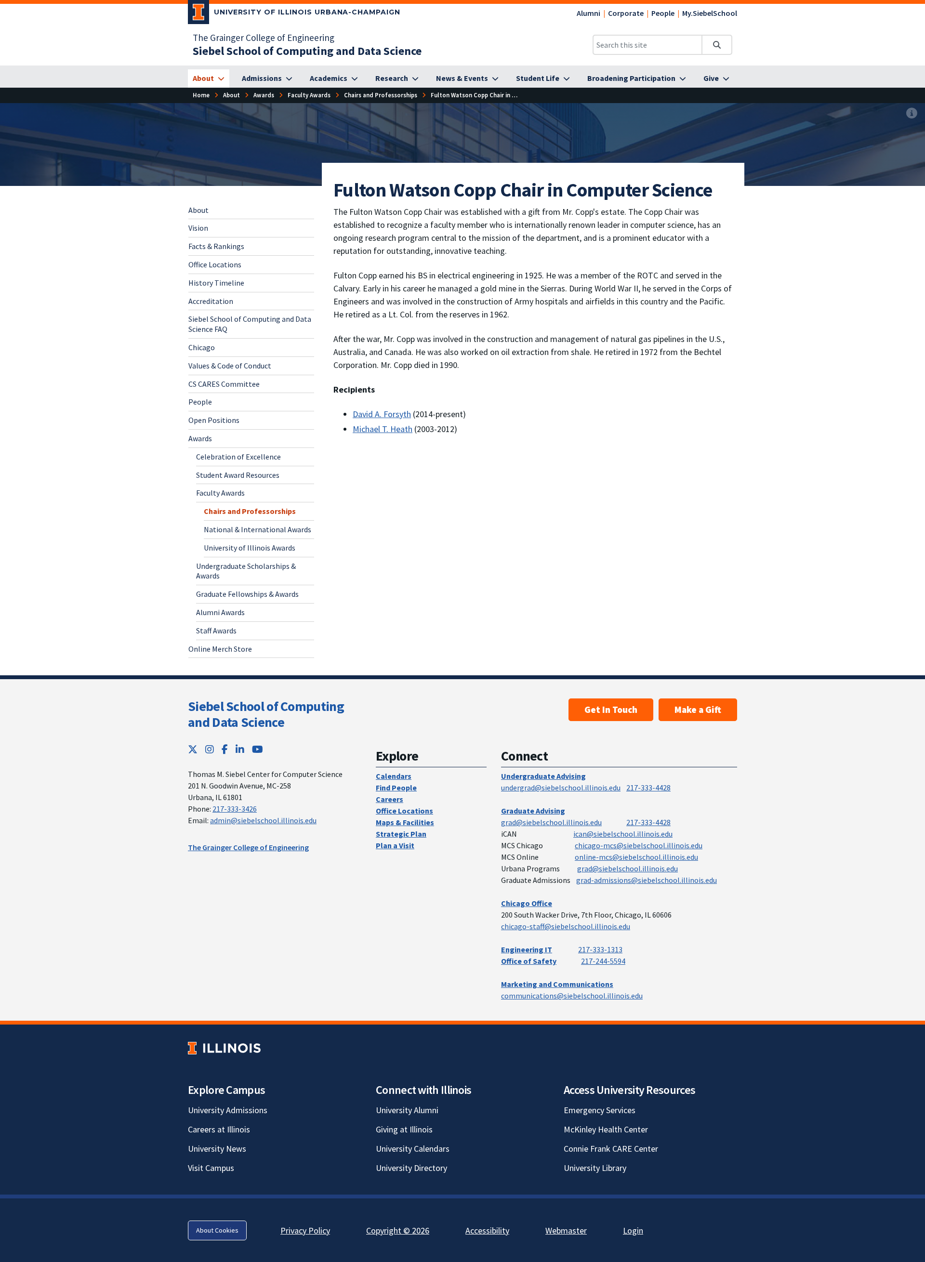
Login (633, 1230)
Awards (200, 438)
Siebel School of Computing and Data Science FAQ (249, 324)
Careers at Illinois (219, 1129)
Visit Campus (211, 1167)
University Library (595, 1167)
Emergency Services (599, 1110)
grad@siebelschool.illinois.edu (551, 822)
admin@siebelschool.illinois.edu (263, 820)
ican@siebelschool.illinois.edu (623, 834)
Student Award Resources (237, 475)
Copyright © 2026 (397, 1230)
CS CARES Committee (224, 384)
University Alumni (407, 1110)
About (198, 210)
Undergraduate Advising (543, 776)
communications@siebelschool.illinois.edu (572, 995)
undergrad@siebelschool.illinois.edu (561, 787)
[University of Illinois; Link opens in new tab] (224, 1047)
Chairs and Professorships (250, 511)
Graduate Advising (533, 810)
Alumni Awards (220, 612)
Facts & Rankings (216, 246)
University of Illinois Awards (249, 547)
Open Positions (213, 420)
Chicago (201, 347)
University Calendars (412, 1148)
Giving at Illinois (404, 1129)
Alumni (588, 13)
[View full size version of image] (911, 113)
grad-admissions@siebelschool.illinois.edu (646, 880)
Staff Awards (216, 630)
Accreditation (210, 301)
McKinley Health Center (606, 1129)
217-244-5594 (603, 961)
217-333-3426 (234, 809)
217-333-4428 (648, 787)
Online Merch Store (220, 649)
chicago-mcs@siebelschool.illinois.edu (638, 845)
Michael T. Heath (382, 428)
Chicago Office (526, 903)
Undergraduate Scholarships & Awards (246, 571)
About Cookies (217, 1230)
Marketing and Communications (557, 984)
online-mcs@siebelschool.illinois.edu (636, 857)
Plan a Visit (395, 845)
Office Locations (214, 264)
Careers (389, 799)
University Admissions (227, 1110)
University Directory (411, 1167)
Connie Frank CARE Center (611, 1148)
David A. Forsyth (382, 414)
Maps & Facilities (405, 822)
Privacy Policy (305, 1230)
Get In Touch (610, 709)
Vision (198, 228)
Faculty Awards (220, 493)
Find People (396, 787)
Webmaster (566, 1230)
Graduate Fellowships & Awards (247, 594)
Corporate (626, 13)
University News (217, 1148)
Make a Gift (697, 709)
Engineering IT (526, 949)
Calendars (393, 776)
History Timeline (216, 283)
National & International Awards (257, 529)
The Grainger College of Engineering (263, 37)
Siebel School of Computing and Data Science (266, 714)
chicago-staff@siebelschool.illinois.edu (565, 926)
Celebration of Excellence (238, 456)
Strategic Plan (401, 834)
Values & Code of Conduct (229, 365)
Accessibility (487, 1230)
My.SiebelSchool (709, 13)
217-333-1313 (600, 949)
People (662, 13)
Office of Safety (528, 961)
